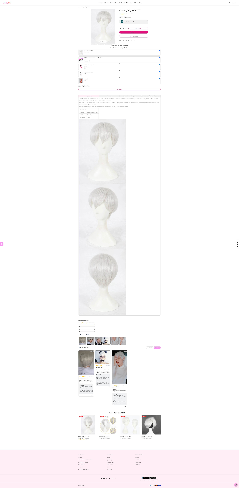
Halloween (106, 2)
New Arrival (100, 2)
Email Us (108, 457)
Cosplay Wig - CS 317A (104, 436)
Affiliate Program (110, 462)
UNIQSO (83, 485)
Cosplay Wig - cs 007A (147, 436)
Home (79, 7)
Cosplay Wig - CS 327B (83, 436)
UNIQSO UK (137, 460)
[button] (236, 485)
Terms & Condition (82, 467)
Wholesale (109, 467)
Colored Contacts (113, 2)
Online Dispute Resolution (83, 469)
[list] (103, 26)
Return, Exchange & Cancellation (85, 460)
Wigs (127, 2)
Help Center (109, 469)
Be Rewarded (109, 464)
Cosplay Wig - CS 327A (86, 7)
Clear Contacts (122, 2)
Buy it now (133, 32)
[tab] (88, 96)
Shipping (80, 457)
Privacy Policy (81, 464)
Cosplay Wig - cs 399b (125, 436)
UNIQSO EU (137, 464)
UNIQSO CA (138, 462)
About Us (137, 457)
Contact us (140, 2)
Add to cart (138, 28)
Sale (135, 2)
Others (131, 2)
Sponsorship (109, 460)
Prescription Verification (83, 462)
